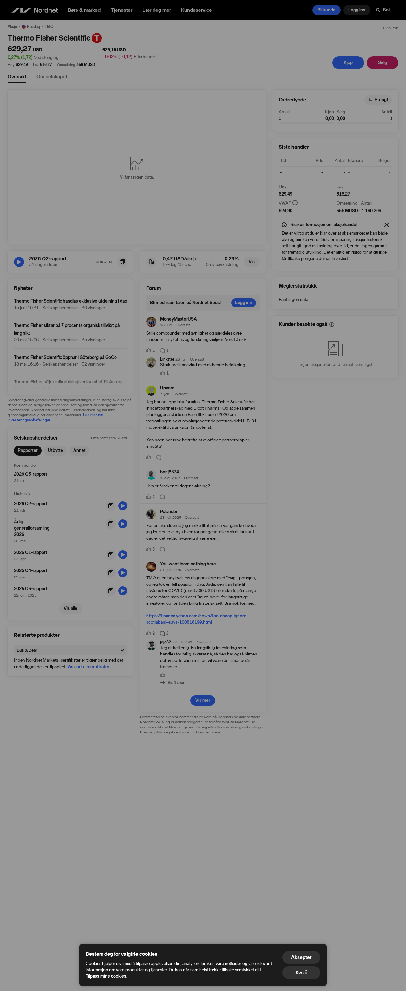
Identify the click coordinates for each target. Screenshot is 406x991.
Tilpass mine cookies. (106, 976)
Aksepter (301, 957)
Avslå (301, 972)
